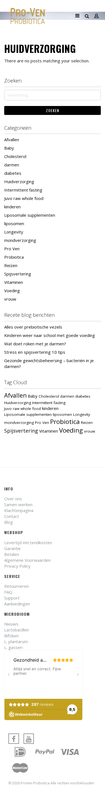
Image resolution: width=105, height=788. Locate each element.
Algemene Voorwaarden (27, 560)
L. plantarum (16, 641)
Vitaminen (13, 282)
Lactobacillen (16, 630)
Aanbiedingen (17, 604)
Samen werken (18, 504)
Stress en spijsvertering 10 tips (34, 352)
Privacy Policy (17, 566)
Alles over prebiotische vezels (33, 327)
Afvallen (11, 139)
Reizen (10, 265)
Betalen (11, 554)
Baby (9, 148)
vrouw (10, 299)
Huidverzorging (19, 181)
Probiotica (14, 257)
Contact (11, 516)
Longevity (13, 232)
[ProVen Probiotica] (28, 16)
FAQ (8, 592)
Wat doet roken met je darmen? (35, 343)
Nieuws (11, 624)
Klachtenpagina (18, 510)
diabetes (12, 173)
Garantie (12, 548)
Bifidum (11, 635)
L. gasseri (13, 647)
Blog (8, 522)
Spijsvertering (17, 274)
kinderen (12, 206)
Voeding (12, 290)
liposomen (14, 223)
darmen (11, 164)
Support (12, 598)
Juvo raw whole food (23, 198)
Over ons (13, 498)
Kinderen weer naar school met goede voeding (49, 335)
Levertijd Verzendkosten (28, 542)
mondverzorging (20, 240)
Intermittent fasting (23, 190)
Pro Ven (12, 248)
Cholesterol (15, 156)
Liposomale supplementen (29, 215)
